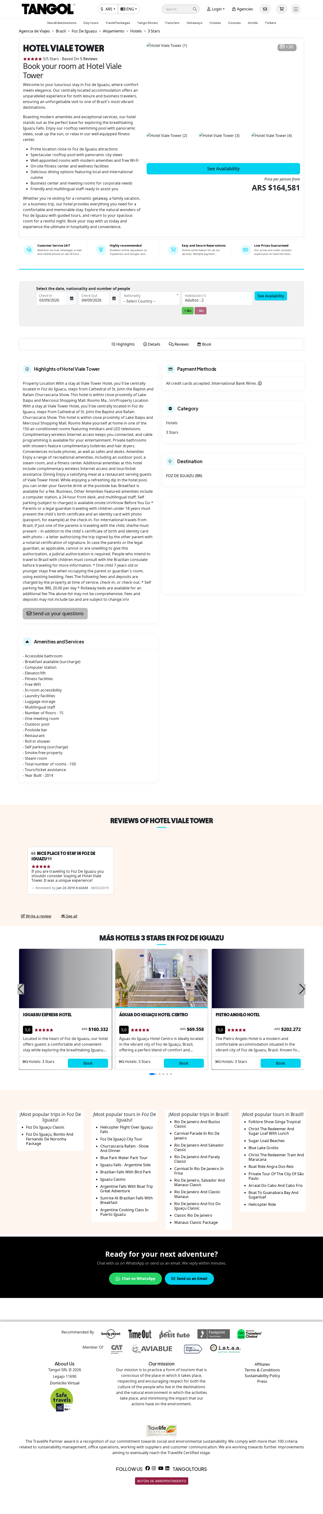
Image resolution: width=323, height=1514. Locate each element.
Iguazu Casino (113, 1179)
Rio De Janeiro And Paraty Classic (197, 1159)
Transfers (172, 23)
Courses (234, 23)
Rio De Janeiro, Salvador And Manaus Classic (199, 1182)
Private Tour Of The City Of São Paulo (276, 1176)
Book (88, 1063)
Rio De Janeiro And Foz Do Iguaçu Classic (197, 1206)
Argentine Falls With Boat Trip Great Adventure (126, 1188)
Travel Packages (117, 23)
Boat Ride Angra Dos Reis (271, 1166)
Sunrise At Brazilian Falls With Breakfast (126, 1200)
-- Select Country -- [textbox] (139, 301)
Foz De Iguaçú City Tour (121, 1139)
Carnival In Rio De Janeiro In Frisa (199, 1171)
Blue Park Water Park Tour (124, 1157)
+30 (289, 47)
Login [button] (216, 9)
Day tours (90, 23)
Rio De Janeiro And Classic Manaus (197, 1194)
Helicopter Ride (262, 1204)
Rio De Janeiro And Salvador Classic (199, 1147)
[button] (181, 9)
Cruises (215, 23)
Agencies (244, 9)
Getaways (194, 23)
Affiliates (262, 1364)
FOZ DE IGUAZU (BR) (184, 475)
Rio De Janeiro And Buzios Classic (197, 1124)
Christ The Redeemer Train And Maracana (276, 1157)
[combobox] (150, 298)
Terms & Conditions (262, 1370)
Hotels (253, 23)
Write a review (38, 916)
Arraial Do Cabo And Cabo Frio (276, 1185)
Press (262, 1381)
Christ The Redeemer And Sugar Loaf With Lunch (271, 1131)
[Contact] (265, 9)
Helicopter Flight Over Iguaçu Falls (126, 1129)
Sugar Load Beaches (267, 1140)
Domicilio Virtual (64, 1383)
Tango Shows (147, 23)
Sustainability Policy (262, 1375)
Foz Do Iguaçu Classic (45, 1127)
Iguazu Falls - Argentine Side (125, 1164)
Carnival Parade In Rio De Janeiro (196, 1135)
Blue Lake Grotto (264, 1147)
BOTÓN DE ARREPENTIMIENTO (161, 1481)
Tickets (270, 23)
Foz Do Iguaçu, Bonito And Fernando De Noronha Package (49, 1139)
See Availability (223, 168)
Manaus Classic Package (196, 1222)
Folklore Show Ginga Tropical (275, 1121)
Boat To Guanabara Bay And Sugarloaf (273, 1195)
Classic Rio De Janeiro (193, 1215)
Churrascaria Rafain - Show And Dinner (124, 1148)
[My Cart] (282, 9)
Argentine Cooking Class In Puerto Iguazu (124, 1212)
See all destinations (61, 23)
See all (71, 916)
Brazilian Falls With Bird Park (125, 1172)
